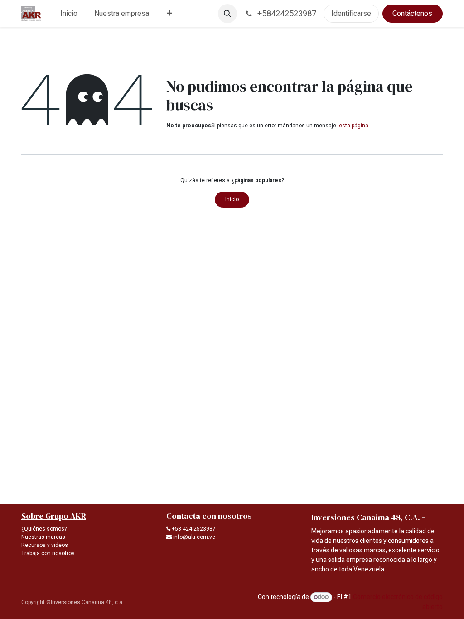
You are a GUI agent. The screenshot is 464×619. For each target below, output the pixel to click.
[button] (227, 13)
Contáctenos (412, 13)
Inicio (232, 199)
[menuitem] (69, 14)
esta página (353, 125)
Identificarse (351, 13)
